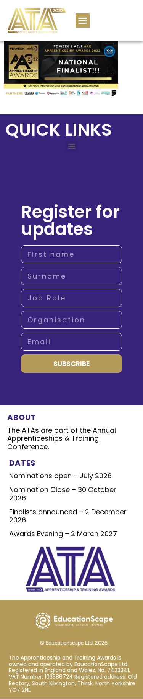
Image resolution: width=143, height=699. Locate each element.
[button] (83, 20)
